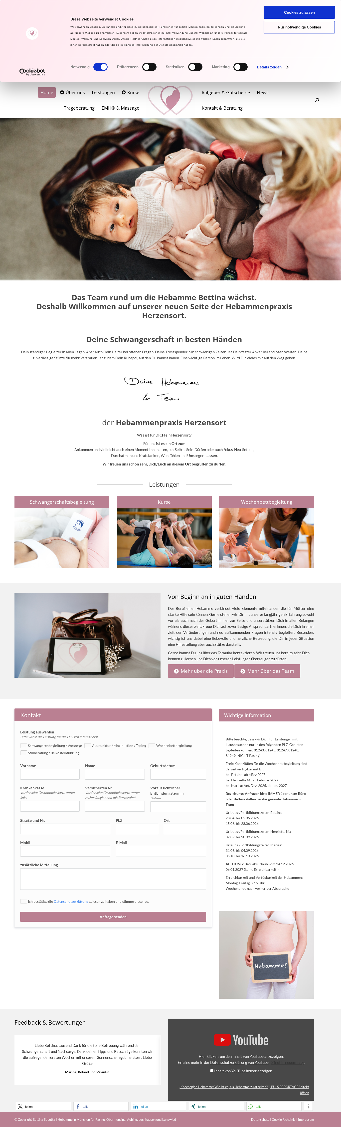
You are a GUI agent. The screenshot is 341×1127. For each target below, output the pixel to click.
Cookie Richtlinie (284, 1120)
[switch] (149, 67)
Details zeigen (269, 67)
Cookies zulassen (299, 12)
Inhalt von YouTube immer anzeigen (243, 1071)
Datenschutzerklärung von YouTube (257, 1062)
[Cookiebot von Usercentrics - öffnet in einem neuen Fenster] (32, 72)
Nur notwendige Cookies (299, 27)
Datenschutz (260, 1120)
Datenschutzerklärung (71, 901)
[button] (43, 1106)
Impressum (306, 1120)
